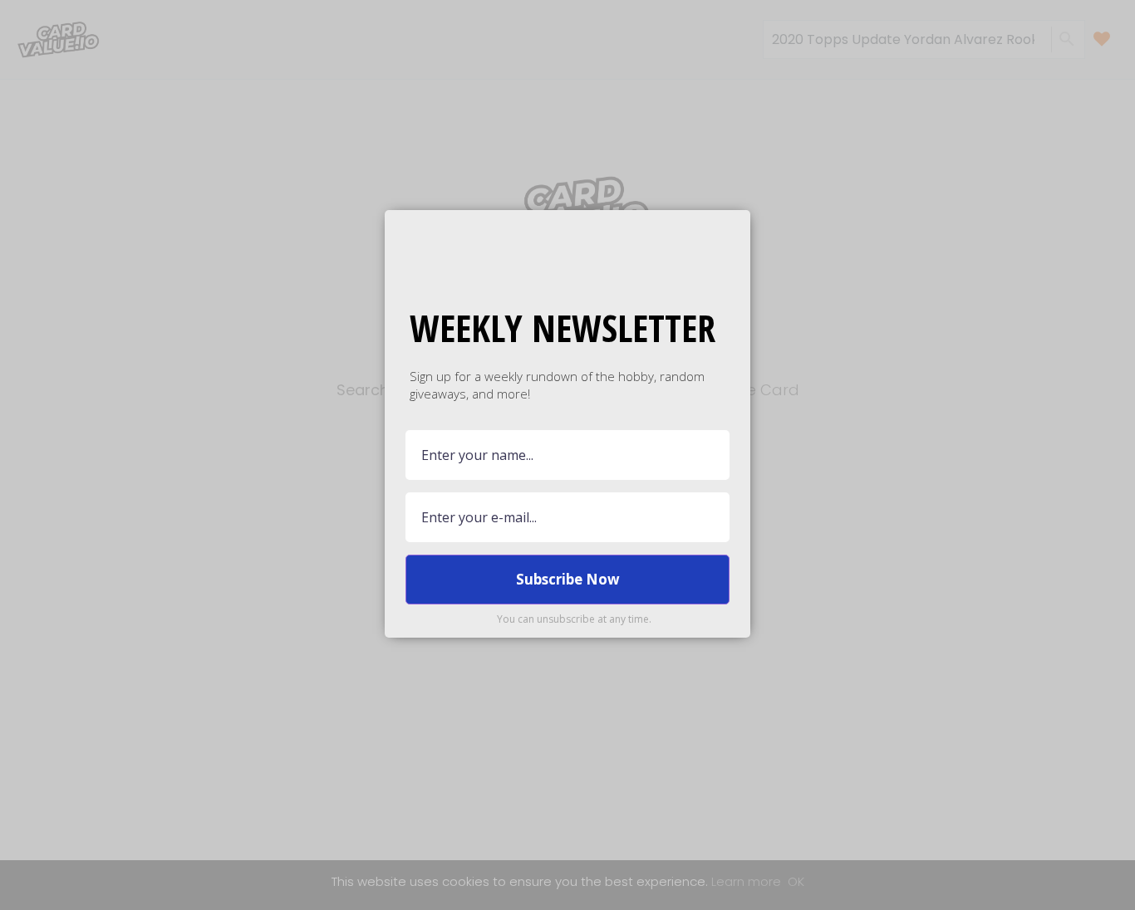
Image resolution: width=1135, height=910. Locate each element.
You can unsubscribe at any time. (574, 619)
